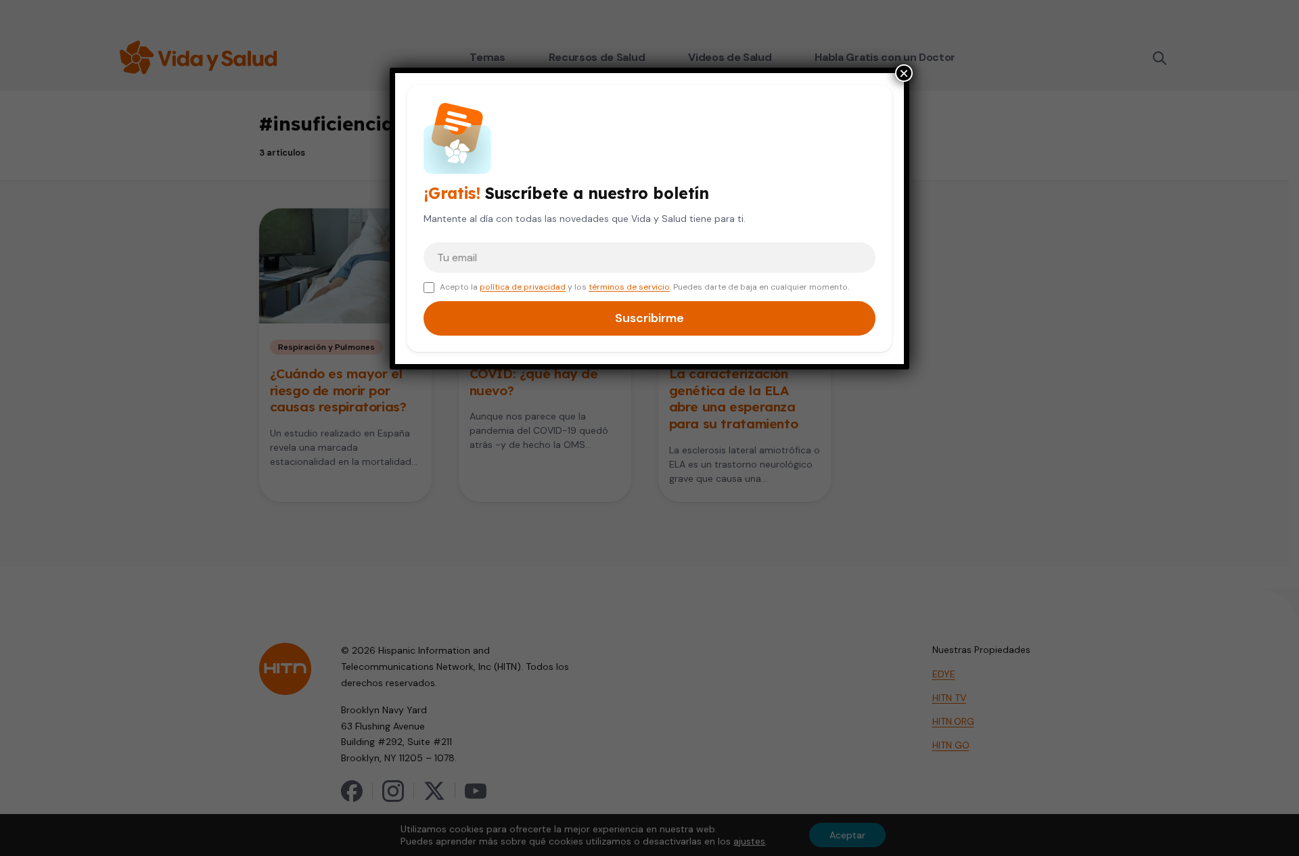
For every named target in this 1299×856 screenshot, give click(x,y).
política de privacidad (523, 286)
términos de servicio (629, 286)
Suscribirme (649, 318)
